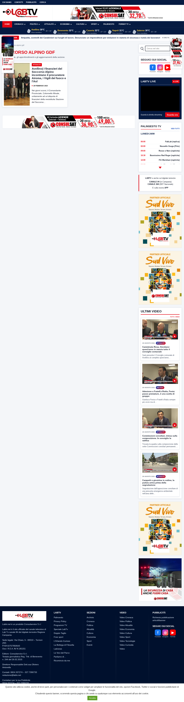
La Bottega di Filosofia (64, 645)
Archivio (90, 617)
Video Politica (126, 621)
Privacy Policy (60, 621)
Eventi (89, 645)
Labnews (58, 649)
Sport (94, 24)
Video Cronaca (126, 617)
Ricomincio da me (62, 660)
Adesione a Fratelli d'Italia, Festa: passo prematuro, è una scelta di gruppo (158, 393)
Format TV (124, 24)
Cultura (80, 24)
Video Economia (127, 629)
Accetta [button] (92, 698)
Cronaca (18, 24)
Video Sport (125, 637)
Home (7, 24)
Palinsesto (108, 24)
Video (122, 649)
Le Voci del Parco (62, 653)
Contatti (19, 2)
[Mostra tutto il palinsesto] (160, 167)
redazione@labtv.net (11, 675)
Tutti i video (175, 317)
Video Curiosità (126, 645)
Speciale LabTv (61, 629)
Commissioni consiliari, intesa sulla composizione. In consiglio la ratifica (159, 438)
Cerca (43, 2)
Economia (65, 24)
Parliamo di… (60, 657)
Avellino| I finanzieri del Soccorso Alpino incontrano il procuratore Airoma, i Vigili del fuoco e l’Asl (49, 75)
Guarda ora (172, 115)
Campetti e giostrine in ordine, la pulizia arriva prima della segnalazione (158, 482)
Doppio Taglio (60, 633)
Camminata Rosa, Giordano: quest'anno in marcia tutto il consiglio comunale (156, 349)
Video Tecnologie (127, 641)
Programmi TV (60, 625)
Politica (34, 24)
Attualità (49, 24)
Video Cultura (126, 633)
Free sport (58, 637)
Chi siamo (6, 2)
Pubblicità (31, 2)
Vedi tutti (175, 128)
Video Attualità (126, 625)
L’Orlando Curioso (62, 641)
